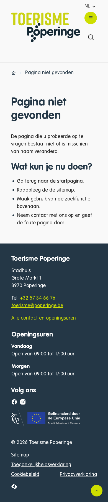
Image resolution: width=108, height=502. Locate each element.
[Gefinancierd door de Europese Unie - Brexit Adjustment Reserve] (46, 425)
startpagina (70, 181)
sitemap (65, 190)
